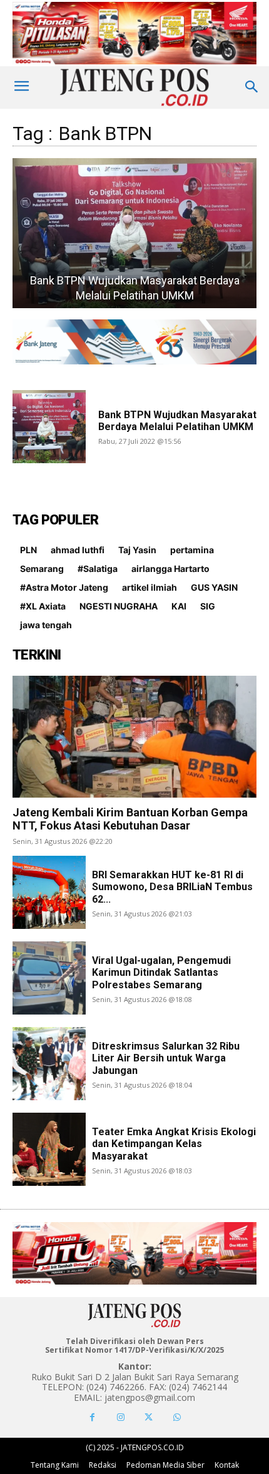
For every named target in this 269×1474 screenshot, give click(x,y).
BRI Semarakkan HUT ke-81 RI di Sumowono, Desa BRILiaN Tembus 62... (172, 887)
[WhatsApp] (177, 1417)
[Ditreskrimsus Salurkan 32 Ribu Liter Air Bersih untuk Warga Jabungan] (49, 1063)
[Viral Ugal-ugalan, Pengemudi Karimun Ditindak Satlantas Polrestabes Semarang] (49, 978)
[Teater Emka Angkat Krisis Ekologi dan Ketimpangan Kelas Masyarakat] (49, 1149)
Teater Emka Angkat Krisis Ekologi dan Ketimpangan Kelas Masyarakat (174, 1143)
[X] (149, 1417)
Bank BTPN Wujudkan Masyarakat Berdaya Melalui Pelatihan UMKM (177, 421)
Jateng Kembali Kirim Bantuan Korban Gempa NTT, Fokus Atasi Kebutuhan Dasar (130, 819)
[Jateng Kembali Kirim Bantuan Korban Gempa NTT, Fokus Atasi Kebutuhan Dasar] (134, 737)
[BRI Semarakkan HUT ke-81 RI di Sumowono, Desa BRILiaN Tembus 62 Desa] (49, 892)
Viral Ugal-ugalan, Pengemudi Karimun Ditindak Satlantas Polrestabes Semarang (161, 972)
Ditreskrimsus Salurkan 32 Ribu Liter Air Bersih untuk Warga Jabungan (166, 1058)
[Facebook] (92, 1417)
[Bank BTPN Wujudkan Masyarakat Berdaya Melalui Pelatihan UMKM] (134, 233)
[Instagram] (120, 1417)
